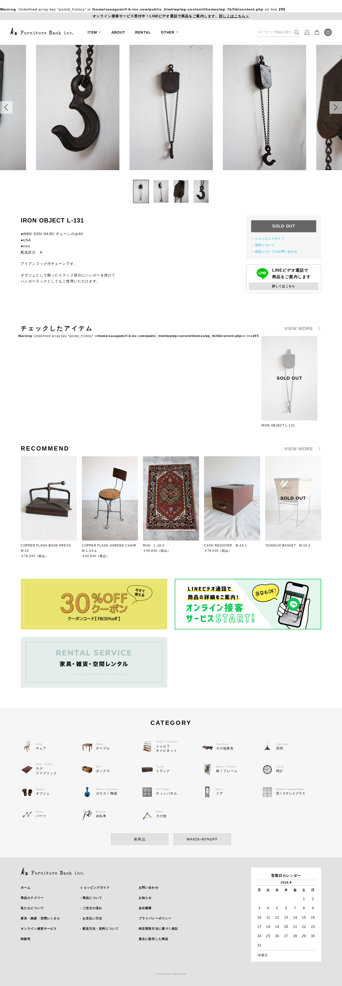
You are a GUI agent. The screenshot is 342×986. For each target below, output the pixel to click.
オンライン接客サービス (39, 928)
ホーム (26, 887)
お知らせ (145, 898)
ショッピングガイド (95, 887)
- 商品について (91, 898)
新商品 (139, 839)
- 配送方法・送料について (99, 928)
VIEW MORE (298, 328)
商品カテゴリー (32, 898)
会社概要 (145, 908)
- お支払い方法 (91, 918)
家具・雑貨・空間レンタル (40, 918)
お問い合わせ (148, 887)
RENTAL (143, 32)
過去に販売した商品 (153, 939)
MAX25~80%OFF (202, 839)
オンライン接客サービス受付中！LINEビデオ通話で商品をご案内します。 (171, 16)
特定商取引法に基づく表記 (158, 928)
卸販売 (26, 939)
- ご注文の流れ (91, 908)
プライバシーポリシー (155, 918)
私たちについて (32, 908)
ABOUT (118, 32)
